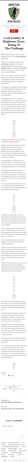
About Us (3, 442)
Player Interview (14, 387)
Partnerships (11, 454)
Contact (13, 456)
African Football (12, 450)
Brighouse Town (8, 388)
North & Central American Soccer (10, 446)
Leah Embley (14, 390)
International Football (14, 442)
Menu (15, 31)
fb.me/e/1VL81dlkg (14, 141)
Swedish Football (12, 448)
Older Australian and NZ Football (16, 444)
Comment (21, 436)
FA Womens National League (18, 388)
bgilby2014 (9, 386)
